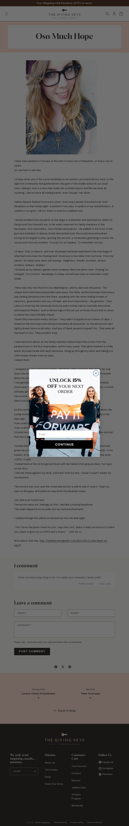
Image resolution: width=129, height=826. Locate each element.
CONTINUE (64, 444)
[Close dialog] (96, 373)
